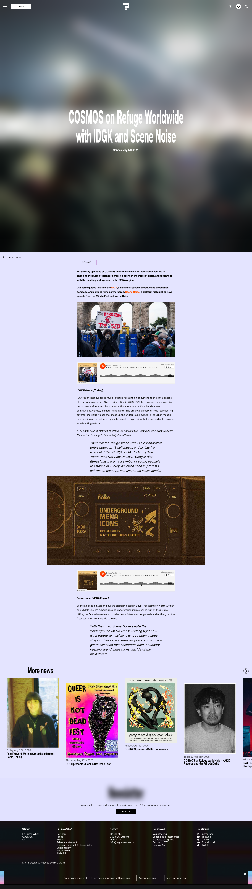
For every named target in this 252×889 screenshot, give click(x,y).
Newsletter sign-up (163, 839)
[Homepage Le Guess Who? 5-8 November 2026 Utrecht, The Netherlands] (126, 6)
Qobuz (205, 839)
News (18, 257)
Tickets (21, 6)
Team (60, 839)
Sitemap (26, 829)
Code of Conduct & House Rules (74, 845)
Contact (114, 829)
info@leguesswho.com (122, 842)
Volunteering (160, 834)
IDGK (114, 287)
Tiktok (205, 845)
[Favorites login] (238, 6)
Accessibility (63, 850)
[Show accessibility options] (230, 6)
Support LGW (160, 842)
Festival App (159, 845)
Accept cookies (147, 878)
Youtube (206, 836)
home (11, 257)
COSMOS (86, 262)
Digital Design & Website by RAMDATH (43, 862)
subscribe (126, 811)
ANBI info (62, 853)
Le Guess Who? (30, 834)
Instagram (207, 834)
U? (23, 839)
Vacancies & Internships (166, 836)
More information (176, 878)
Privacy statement (67, 842)
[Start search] (246, 6)
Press (60, 836)
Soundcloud (208, 842)
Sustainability (64, 847)
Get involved (159, 829)
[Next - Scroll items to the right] (246, 671)
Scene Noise (132, 292)
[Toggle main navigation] (5, 6)
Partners (61, 834)
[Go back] (5, 257)
